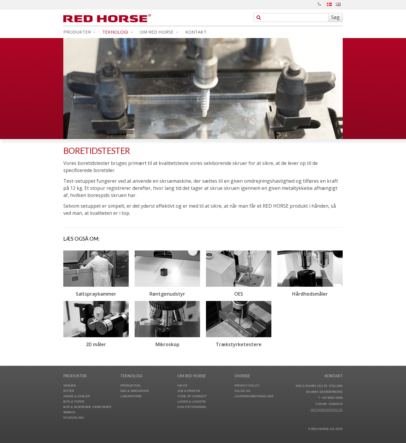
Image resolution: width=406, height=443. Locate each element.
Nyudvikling (73, 417)
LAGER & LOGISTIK (191, 401)
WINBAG (69, 412)
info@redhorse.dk (327, 410)
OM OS (182, 385)
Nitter (68, 390)
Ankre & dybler (76, 396)
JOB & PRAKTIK (188, 390)
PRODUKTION (130, 385)
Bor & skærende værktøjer (87, 407)
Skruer (69, 385)
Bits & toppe (73, 401)
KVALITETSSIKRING (191, 407)
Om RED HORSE (157, 32)
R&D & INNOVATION (134, 390)
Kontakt (196, 32)
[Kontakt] (319, 4)
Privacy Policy (247, 385)
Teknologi (116, 32)
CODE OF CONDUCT (192, 396)
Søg (335, 17)
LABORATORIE (131, 396)
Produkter (77, 32)
